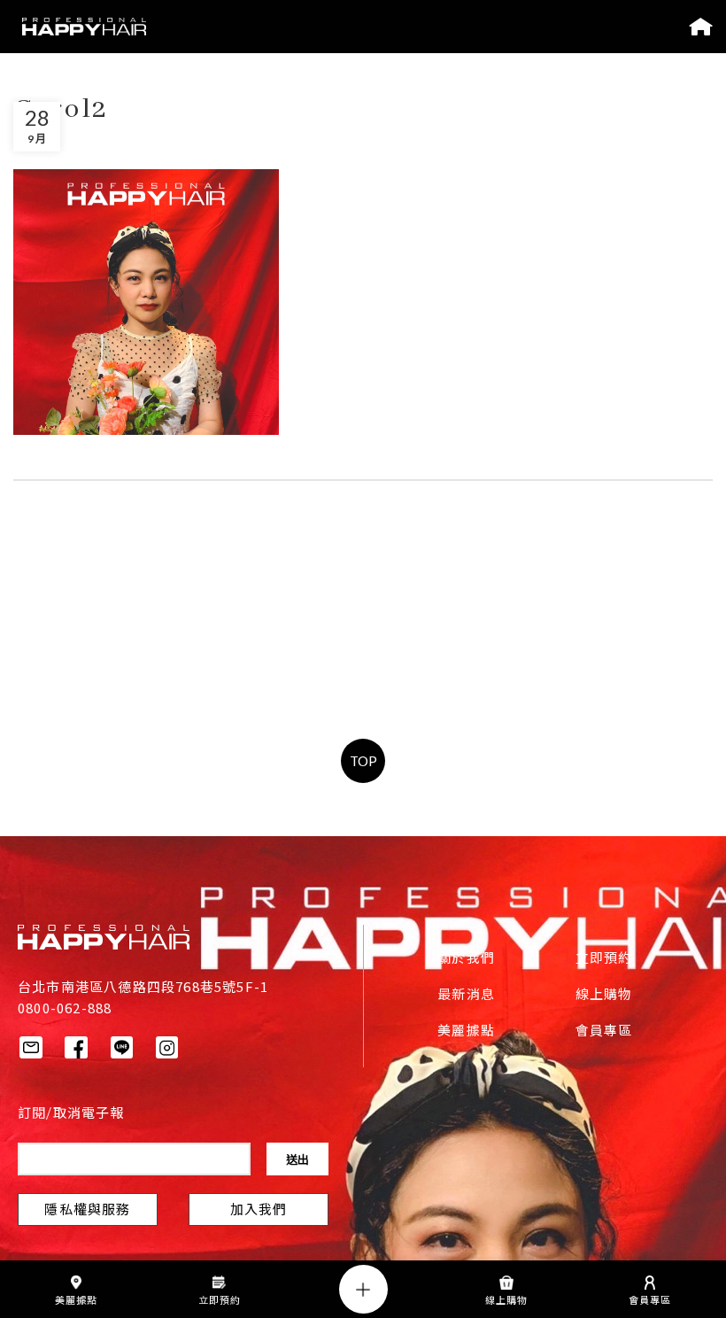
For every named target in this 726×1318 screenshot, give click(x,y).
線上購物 (604, 996)
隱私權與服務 (87, 1211)
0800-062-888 (65, 1007)
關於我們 (466, 959)
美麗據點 (466, 1032)
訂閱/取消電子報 (71, 1114)
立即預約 (604, 959)
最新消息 (466, 996)
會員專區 (604, 1032)
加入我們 (259, 1211)
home (701, 26)
